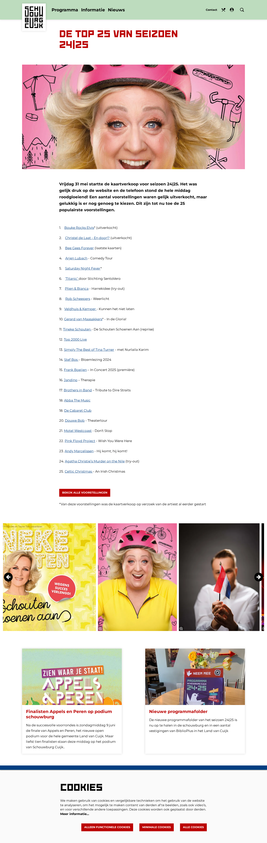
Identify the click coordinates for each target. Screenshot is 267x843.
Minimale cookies (156, 827)
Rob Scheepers (77, 299)
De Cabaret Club (77, 410)
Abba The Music (77, 400)
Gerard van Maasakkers (83, 319)
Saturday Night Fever (82, 268)
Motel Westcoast (78, 431)
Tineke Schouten (77, 329)
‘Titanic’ (72, 279)
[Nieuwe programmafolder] (195, 677)
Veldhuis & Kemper (80, 309)
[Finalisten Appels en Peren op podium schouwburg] (72, 677)
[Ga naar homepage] (34, 11)
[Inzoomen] (24, 166)
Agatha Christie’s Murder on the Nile (95, 461)
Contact (211, 10)
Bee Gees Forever (79, 248)
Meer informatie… (74, 814)
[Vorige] (8, 577)
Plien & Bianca (77, 289)
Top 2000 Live (75, 339)
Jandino (70, 380)
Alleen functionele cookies (107, 827)
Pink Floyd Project (80, 441)
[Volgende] (258, 577)
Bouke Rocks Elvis (79, 228)
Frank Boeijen (75, 370)
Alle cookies (193, 827)
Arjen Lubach (76, 258)
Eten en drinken (223, 9)
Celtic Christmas (79, 471)
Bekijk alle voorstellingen (84, 492)
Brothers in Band (78, 390)
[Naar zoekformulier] (242, 10)
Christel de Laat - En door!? (87, 238)
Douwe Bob (75, 420)
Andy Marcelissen (79, 451)
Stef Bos (71, 360)
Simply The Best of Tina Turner (89, 350)
